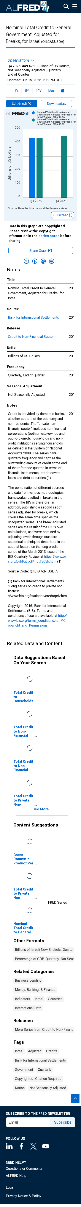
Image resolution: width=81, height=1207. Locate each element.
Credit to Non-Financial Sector (31, 337)
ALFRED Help (16, 1176)
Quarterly (44, 1070)
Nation (20, 1088)
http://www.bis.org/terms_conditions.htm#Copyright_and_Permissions (37, 621)
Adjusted (34, 1051)
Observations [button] (19, 60)
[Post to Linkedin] (51, 261)
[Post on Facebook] (34, 261)
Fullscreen (61, 215)
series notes (48, 236)
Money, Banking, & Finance (35, 990)
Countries (55, 999)
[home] (28, 6)
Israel (39, 999)
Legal (10, 1187)
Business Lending (28, 980)
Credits (51, 1051)
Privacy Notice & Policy (23, 1196)
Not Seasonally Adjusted (47, 1088)
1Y (16, 91)
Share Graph (38, 251)
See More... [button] (42, 809)
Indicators (22, 999)
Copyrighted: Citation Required (38, 1079)
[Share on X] (26, 261)
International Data (28, 1008)
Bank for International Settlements (33, 317)
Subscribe (62, 1122)
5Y (27, 91)
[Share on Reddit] (43, 261)
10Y (38, 91)
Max (51, 91)
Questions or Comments (24, 1168)
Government (24, 1070)
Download (55, 104)
